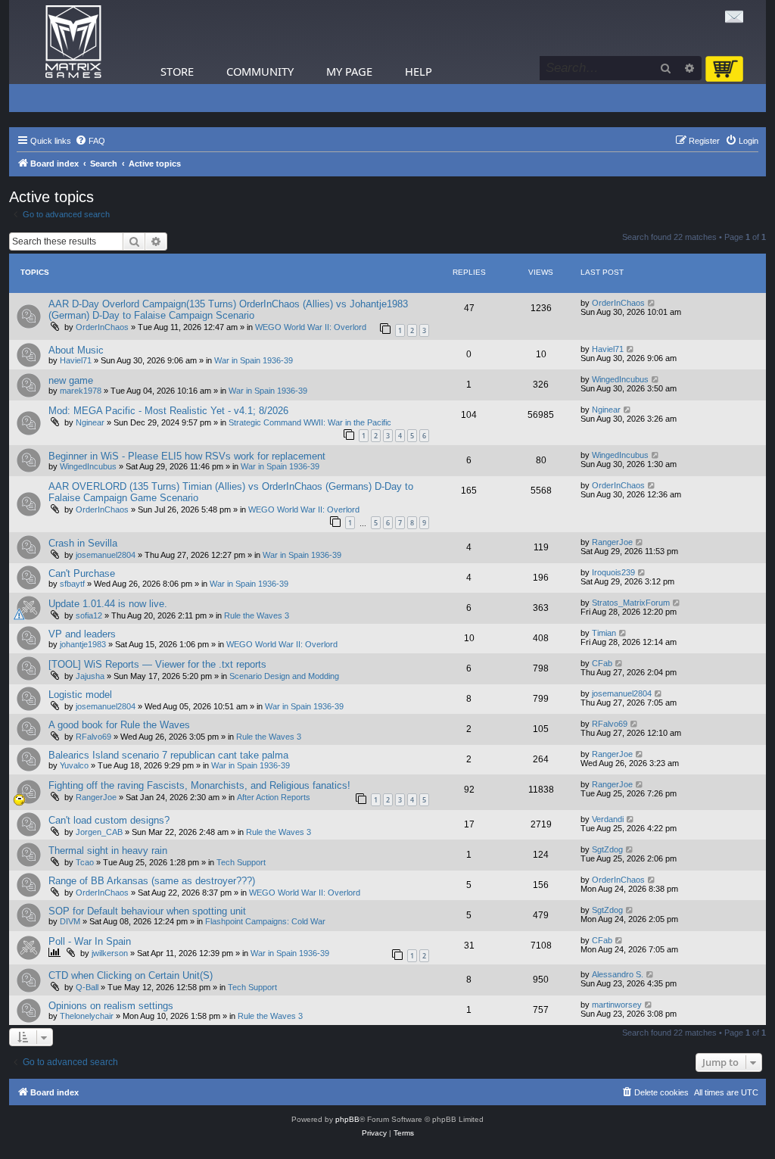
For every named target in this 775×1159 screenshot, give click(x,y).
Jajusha (90, 676)
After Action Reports (273, 797)
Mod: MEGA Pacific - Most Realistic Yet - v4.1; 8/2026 (168, 410)
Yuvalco (74, 765)
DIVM (70, 921)
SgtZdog (607, 849)
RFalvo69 (93, 736)
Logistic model (80, 694)
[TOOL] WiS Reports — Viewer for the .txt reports (157, 664)
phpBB (347, 1119)
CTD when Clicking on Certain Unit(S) (130, 975)
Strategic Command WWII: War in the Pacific (310, 422)
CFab (602, 663)
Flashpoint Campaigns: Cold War (265, 921)
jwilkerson (110, 953)
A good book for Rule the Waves (119, 725)
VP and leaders (82, 634)
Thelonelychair (87, 1015)
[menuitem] (90, 141)
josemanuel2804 (105, 554)
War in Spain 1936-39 (253, 360)
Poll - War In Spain (89, 941)
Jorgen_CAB (99, 832)
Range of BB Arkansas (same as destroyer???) (151, 880)
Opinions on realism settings (110, 1005)
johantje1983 (83, 644)
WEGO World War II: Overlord (310, 327)
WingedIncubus (620, 379)
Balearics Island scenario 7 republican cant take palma (168, 755)
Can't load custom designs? (109, 820)
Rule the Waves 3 (256, 615)
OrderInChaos (102, 327)
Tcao (85, 862)
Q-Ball (87, 987)
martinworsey (617, 1004)
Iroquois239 (613, 572)
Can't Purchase (81, 573)
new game (70, 380)
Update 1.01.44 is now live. (107, 603)
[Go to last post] (652, 302)
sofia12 (89, 615)
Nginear (90, 422)
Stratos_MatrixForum (631, 602)
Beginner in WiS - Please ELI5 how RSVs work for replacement (186, 456)
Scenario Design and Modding (284, 676)
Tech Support (241, 862)
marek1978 (80, 390)
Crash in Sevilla (82, 543)
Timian (604, 632)
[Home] (73, 42)
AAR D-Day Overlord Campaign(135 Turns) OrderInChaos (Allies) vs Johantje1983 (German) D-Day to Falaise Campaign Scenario (228, 309)
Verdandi (608, 819)
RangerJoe (612, 542)
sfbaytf (72, 583)
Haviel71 (76, 360)
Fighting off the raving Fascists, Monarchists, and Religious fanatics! (199, 785)
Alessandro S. (617, 974)
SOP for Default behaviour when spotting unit (147, 911)
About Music (76, 350)
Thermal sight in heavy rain (107, 850)
